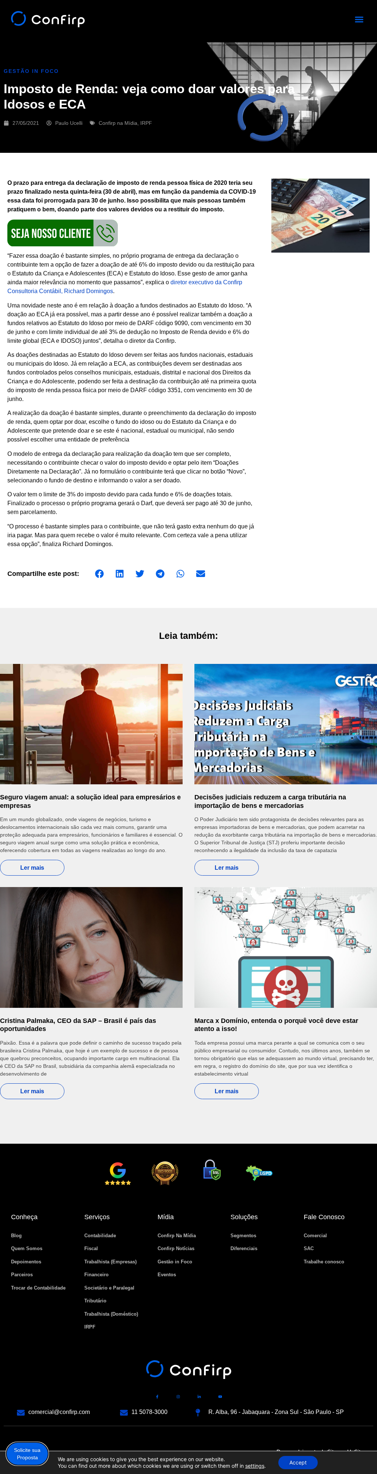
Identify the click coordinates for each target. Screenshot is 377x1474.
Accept (298, 1462)
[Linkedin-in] (199, 1397)
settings (254, 1466)
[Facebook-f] (157, 1397)
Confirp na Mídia (118, 123)
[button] (359, 20)
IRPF (146, 123)
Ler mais (32, 868)
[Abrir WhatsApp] (359, 1455)
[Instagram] (178, 1397)
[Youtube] (220, 1397)
